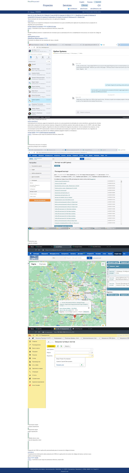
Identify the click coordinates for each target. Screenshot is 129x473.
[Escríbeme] (95, 9)
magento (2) (45, 17)
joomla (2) (65, 17)
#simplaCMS (51, 132)
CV (99, 5)
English (82, 2)
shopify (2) (60, 17)
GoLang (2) (39, 17)
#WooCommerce (39, 38)
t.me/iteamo (73, 8)
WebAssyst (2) (72, 17)
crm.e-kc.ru (31, 21)
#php (54, 26)
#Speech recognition (37, 26)
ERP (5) (57, 15)
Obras (85, 5)
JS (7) (43, 15)
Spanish (98, 2)
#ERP (33, 132)
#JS (52, 26)
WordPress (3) (79, 15)
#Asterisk (45, 132)
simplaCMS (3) (32, 17)
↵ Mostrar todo (81, 17)
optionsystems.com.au (34, 36)
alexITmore (83, 8)
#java (29, 457)
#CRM (49, 26)
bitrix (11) (30, 15)
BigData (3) (93, 15)
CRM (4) (68, 15)
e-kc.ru (29, 28)
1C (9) (34, 15)
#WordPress (31, 38)
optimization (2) (53, 17)
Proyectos (48, 5)
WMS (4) (73, 15)
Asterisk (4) (63, 15)
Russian (90, 2)
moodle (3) (86, 15)
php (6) (53, 15)
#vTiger (30, 26)
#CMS (36, 457)
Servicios (67, 5)
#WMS (45, 26)
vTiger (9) (39, 15)
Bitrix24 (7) (48, 15)
